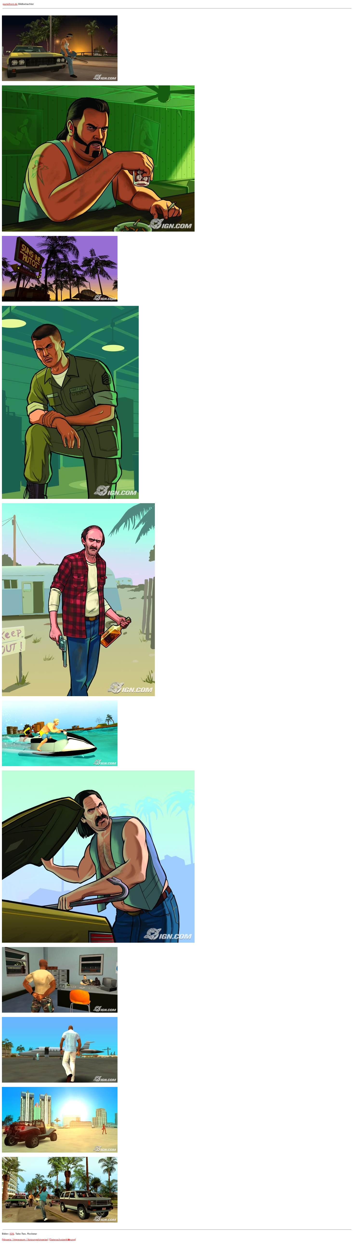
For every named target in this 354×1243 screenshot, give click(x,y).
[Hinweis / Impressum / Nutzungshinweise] (25, 1239)
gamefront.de (10, 4)
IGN (12, 1233)
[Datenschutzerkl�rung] (62, 1239)
